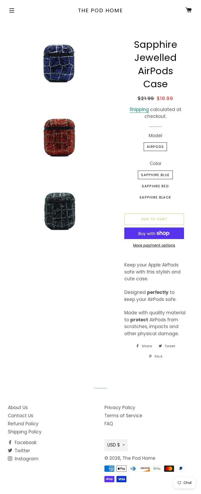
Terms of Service (123, 415)
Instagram (25, 459)
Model (155, 135)
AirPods (155, 146)
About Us (18, 407)
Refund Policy (23, 424)
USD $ (113, 445)
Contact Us (20, 415)
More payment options (154, 245)
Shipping (139, 109)
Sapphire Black (155, 197)
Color (155, 163)
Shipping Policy (25, 432)
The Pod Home (100, 10)
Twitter (21, 450)
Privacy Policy (119, 407)
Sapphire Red (155, 186)
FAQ (108, 424)
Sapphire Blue (155, 174)
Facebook (24, 442)
